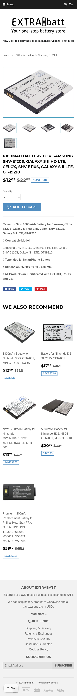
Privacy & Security (38, 638)
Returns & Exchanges (38, 633)
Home (6, 55)
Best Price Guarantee (38, 644)
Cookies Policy (38, 649)
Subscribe (63, 665)
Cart (71, 4)
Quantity (7, 191)
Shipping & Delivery (38, 628)
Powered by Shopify (48, 682)
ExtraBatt (29, 682)
